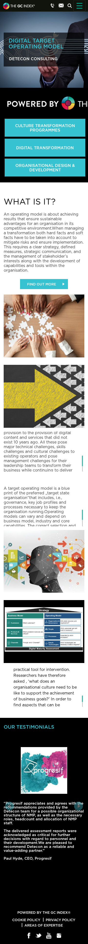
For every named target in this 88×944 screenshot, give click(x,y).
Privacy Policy (60, 920)
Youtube (49, 936)
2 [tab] (35, 901)
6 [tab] (58, 901)
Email (61, 5)
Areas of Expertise (43, 925)
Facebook (28, 936)
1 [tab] (29, 901)
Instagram (59, 936)
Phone (52, 5)
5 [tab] (52, 901)
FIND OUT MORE (41, 284)
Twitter (39, 936)
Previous (9, 806)
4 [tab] (46, 901)
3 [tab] (41, 901)
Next (78, 806)
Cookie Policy (26, 920)
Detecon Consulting (33, 59)
